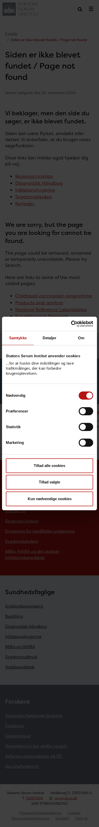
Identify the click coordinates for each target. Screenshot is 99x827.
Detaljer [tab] (50, 338)
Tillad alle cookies (49, 465)
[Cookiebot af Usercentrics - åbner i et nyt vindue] (71, 324)
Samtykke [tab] (18, 338)
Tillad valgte (49, 482)
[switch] (86, 411)
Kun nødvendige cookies (50, 499)
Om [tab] (81, 338)
